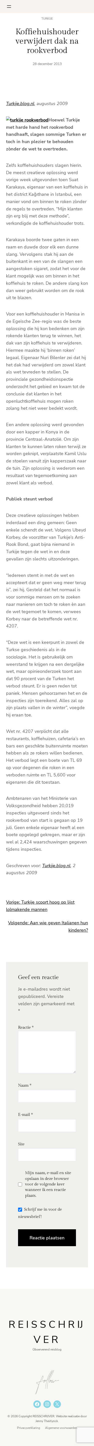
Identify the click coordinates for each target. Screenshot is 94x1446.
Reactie (26, 1027)
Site (21, 1144)
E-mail (25, 1114)
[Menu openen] (9, 7)
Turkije (47, 19)
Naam (24, 1085)
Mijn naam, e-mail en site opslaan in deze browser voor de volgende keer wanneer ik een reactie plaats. (48, 1184)
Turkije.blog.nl (20, 104)
